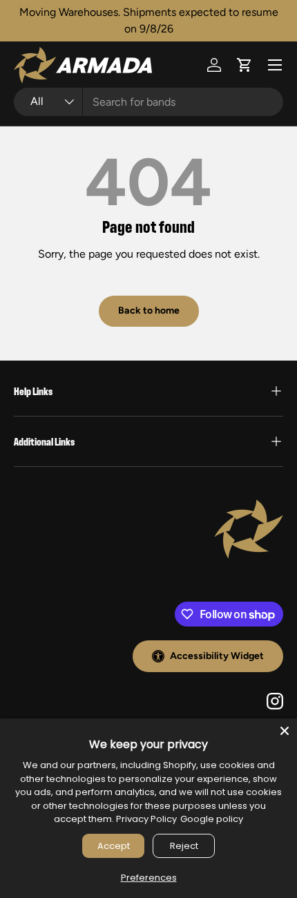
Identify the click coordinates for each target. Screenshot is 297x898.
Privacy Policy (146, 818)
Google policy (211, 818)
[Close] (284, 731)
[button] (244, 65)
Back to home (149, 310)
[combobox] (148, 102)
